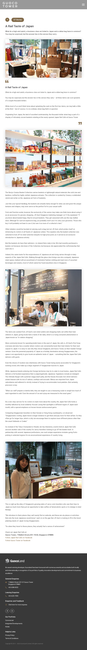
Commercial (9, 620)
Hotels (7, 627)
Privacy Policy (9, 635)
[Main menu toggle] (83, 4)
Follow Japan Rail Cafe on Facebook (18, 538)
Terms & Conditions (11, 638)
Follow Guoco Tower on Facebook (17, 541)
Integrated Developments (13, 623)
